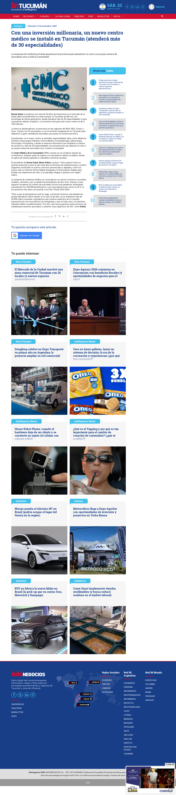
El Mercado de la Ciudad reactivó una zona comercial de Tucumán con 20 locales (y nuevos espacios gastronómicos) (111, 84)
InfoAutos (21, 501)
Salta (126, 731)
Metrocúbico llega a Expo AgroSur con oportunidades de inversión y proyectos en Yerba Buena (110, 175)
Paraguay (150, 696)
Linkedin (106, 688)
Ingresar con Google (29, 235)
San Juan (128, 735)
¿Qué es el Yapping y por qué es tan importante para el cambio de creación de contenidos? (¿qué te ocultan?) (111, 151)
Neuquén (128, 723)
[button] (47, 70)
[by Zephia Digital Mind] (88, 782)
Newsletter (103, 16)
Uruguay (149, 700)
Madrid (148, 688)
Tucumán (128, 754)
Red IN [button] (116, 16)
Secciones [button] (28, 16)
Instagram (107, 692)
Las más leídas (62, 16)
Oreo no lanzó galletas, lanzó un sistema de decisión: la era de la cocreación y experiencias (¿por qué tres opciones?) (111, 124)
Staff (90, 16)
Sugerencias (17, 704)
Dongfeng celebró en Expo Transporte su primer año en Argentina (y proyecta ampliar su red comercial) (111, 111)
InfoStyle (129, 703)
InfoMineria (130, 699)
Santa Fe (128, 743)
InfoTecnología (132, 707)
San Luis (128, 739)
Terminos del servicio (118, 775)
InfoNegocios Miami (84, 341)
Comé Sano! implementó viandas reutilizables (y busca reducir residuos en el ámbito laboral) (110, 201)
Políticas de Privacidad (93, 772)
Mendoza (128, 719)
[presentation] (14, 88)
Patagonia (129, 727)
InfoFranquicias (132, 695)
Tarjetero (79, 16)
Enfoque (18, 25)
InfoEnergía (130, 691)
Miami (148, 692)
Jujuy (127, 711)
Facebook (107, 680)
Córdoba (128, 687)
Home (16, 16)
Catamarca (129, 683)
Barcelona (150, 680)
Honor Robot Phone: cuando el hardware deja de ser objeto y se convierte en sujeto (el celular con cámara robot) (111, 138)
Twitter (106, 684)
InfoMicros (80, 580)
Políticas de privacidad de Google (96, 775)
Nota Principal (23, 261)
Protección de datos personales (117, 772)
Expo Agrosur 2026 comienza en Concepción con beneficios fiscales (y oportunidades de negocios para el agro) (111, 98)
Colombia (150, 684)
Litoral (127, 715)
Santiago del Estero (130, 748)
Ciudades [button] (45, 16)
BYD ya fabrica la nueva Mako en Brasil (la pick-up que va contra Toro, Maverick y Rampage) (110, 188)
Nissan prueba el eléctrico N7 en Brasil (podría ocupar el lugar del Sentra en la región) (111, 163)
